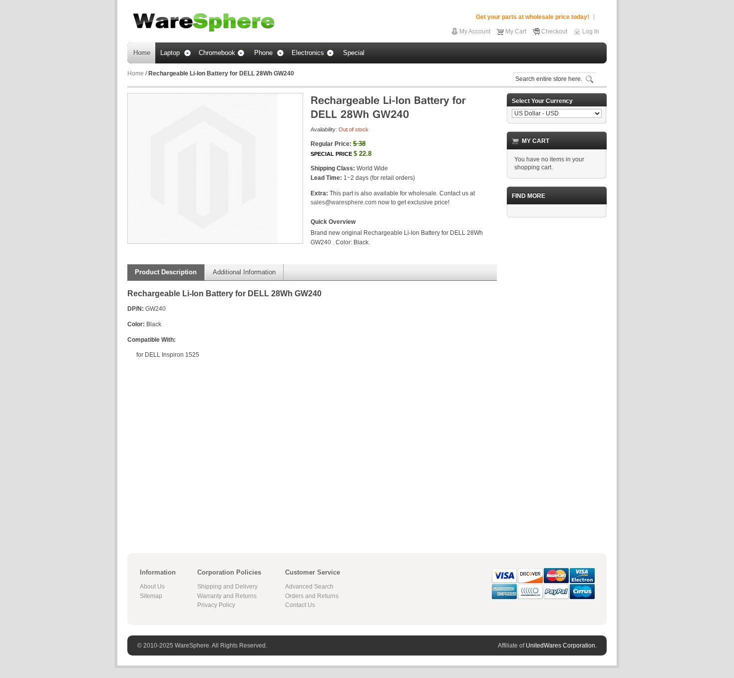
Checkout (554, 31)
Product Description (166, 272)
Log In (590, 31)
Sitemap (151, 596)
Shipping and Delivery (227, 586)
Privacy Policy (216, 605)
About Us (152, 586)
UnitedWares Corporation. (561, 645)
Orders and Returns (312, 596)
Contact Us (300, 605)
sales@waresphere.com (343, 202)
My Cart (515, 31)
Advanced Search (309, 586)
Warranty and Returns (227, 596)
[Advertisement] (557, 375)
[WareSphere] (203, 22)
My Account (474, 31)
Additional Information (244, 272)
